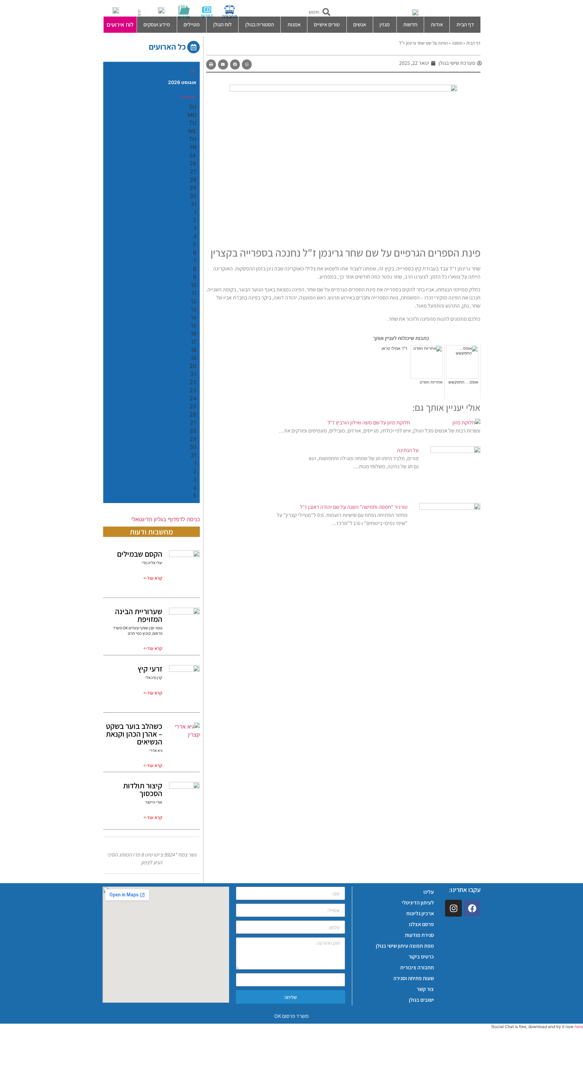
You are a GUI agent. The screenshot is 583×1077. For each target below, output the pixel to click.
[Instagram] (453, 908)
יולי (192, 71)
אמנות (294, 24)
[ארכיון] (184, 9)
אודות (437, 24)
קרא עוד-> (152, 578)
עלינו (428, 891)
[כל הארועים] (193, 47)
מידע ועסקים (156, 24)
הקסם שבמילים (139, 554)
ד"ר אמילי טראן (394, 348)
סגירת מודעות (419, 935)
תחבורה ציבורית (417, 967)
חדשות (410, 24)
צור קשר (425, 989)
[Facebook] (472, 908)
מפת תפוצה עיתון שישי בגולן (405, 945)
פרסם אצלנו (421, 924)
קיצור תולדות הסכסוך (142, 789)
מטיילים (192, 24)
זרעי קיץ (150, 669)
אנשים (359, 24)
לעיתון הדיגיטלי (418, 902)
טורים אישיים (327, 24)
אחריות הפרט (431, 382)
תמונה (457, 43)
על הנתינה (408, 450)
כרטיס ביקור (421, 956)
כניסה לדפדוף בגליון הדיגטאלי (165, 519)
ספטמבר (187, 96)
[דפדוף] (206, 9)
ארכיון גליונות (420, 913)
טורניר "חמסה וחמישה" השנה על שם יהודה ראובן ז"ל (354, 506)
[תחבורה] (229, 9)
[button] (247, 64)
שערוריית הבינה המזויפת (138, 615)
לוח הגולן (222, 24)
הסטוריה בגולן (259, 24)
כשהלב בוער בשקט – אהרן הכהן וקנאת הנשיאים (134, 734)
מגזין (385, 24)
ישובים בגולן (421, 999)
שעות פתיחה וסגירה (413, 978)
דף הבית (465, 24)
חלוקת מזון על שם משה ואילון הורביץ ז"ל (369, 422)
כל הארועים (167, 46)
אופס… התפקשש (463, 382)
